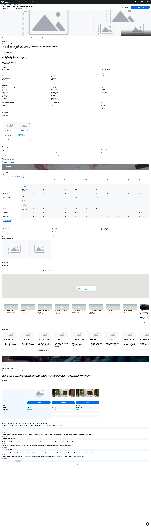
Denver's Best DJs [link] (8, 339)
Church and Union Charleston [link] (129, 339)
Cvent (2, 4)
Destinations (27, 1)
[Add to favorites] (16, 123)
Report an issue (63, 468)
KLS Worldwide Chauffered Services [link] (78, 339)
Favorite (126, 7)
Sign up (145, 1)
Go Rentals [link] (57, 339)
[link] (10, 335)
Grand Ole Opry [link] (92, 339)
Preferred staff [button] (46, 350)
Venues (16, 1)
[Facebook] (3, 383)
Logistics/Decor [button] (40, 350)
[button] (45, 23)
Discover (33, 1)
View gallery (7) (147, 34)
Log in (148, 1)
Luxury (38, 1)
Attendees (4, 174)
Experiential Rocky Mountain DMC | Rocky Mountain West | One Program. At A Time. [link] (44, 339)
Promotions (21, 1)
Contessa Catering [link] (25, 339)
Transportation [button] (57, 346)
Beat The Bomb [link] (110, 339)
